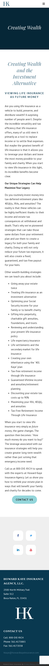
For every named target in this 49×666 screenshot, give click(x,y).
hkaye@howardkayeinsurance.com (21, 652)
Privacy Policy (29, 664)
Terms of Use (41, 664)
